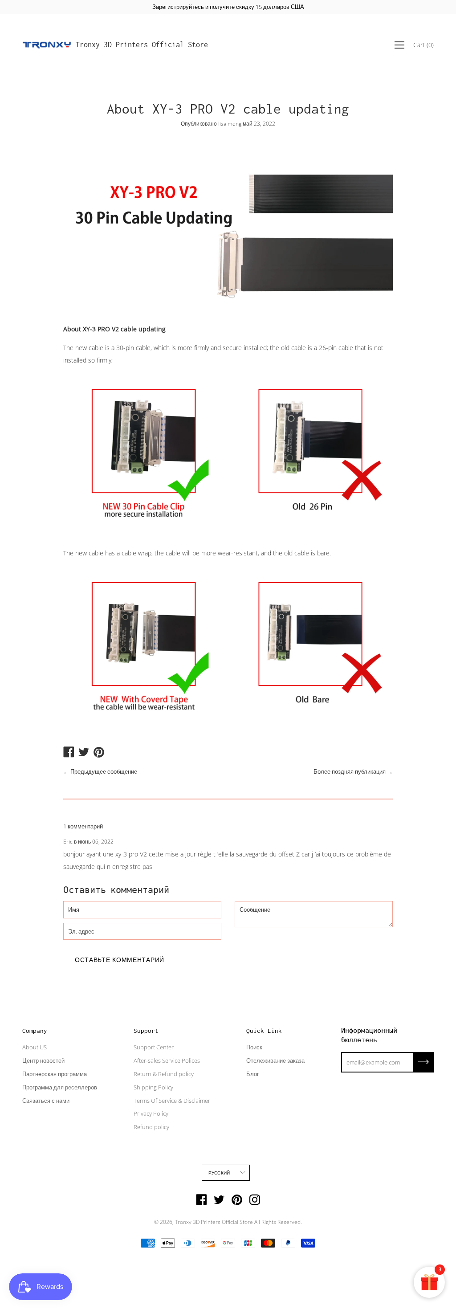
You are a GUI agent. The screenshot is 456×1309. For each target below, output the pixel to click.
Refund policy (151, 1127)
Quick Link (264, 1030)
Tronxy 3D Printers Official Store (142, 45)
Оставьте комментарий (119, 959)
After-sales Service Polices (167, 1060)
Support (146, 1030)
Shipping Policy (153, 1087)
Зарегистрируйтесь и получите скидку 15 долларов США (228, 7)
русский (219, 1173)
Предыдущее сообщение (103, 771)
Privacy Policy (151, 1113)
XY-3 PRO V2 (102, 329)
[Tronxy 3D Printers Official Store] (46, 44)
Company (34, 1030)
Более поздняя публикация (350, 771)
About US (34, 1047)
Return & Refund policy (164, 1074)
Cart (423, 45)
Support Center (154, 1047)
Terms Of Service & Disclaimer (172, 1101)
